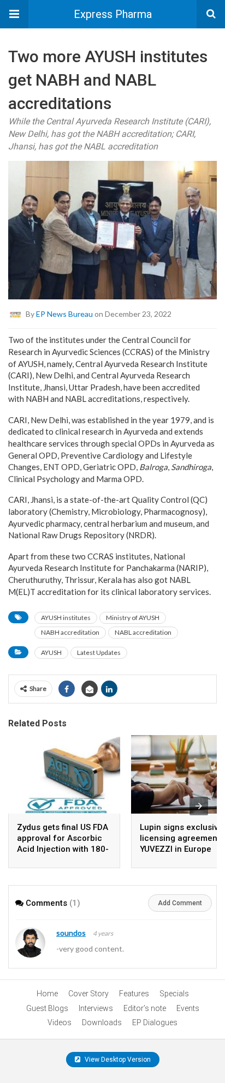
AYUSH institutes (66, 617)
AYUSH (51, 652)
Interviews (96, 1008)
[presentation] (199, 806)
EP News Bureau (64, 313)
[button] (14, 14)
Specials (174, 993)
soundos (71, 932)
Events (187, 1008)
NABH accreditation (70, 632)
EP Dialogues (154, 1022)
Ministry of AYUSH (132, 617)
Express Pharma (113, 14)
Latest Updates (99, 652)
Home (47, 993)
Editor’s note (144, 1008)
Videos (60, 1022)
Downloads (102, 1022)
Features (134, 993)
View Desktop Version (117, 1059)
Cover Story (88, 993)
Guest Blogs (47, 1008)
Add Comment (180, 903)
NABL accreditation (143, 632)
